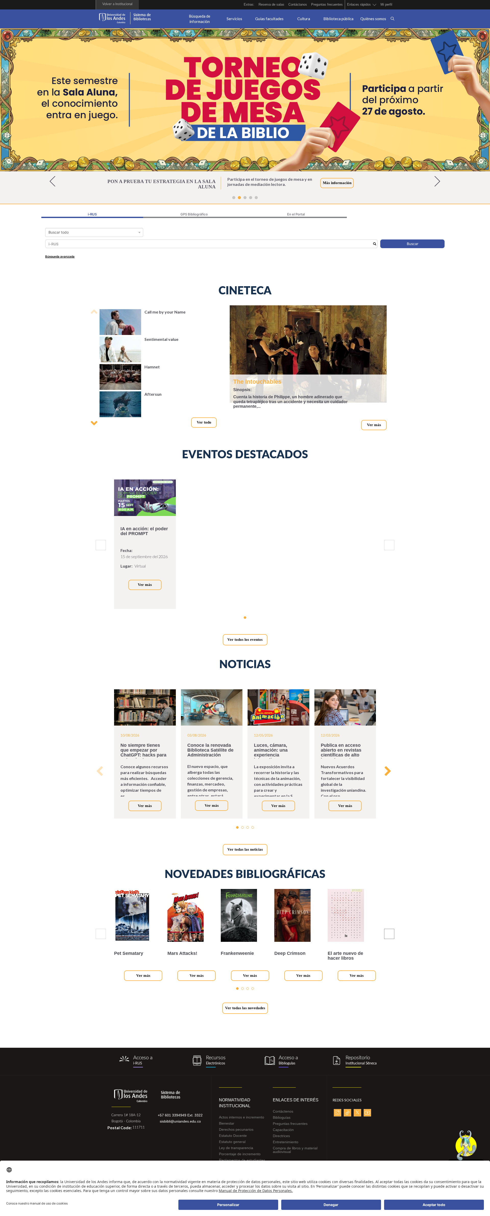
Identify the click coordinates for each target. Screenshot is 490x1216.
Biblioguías (281, 1123)
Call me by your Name (165, 317)
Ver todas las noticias (245, 855)
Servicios (234, 18)
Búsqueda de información (199, 19)
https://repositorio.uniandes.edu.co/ (354, 1067)
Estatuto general (232, 1147)
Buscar (412, 249)
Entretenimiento (285, 1147)
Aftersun (153, 399)
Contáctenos (283, 1116)
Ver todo (204, 428)
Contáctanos (297, 4)
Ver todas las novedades (245, 1013)
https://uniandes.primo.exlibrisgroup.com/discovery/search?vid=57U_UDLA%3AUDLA (136, 1067)
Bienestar (226, 1128)
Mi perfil (386, 4)
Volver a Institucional (117, 4)
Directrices (281, 1141)
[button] (54, 187)
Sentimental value (161, 344)
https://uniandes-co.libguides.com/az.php (208, 1067)
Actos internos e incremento (241, 1122)
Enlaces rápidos (359, 4)
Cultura (303, 18)
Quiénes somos (373, 18)
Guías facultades (269, 18)
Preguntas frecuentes (327, 4)
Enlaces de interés (295, 1105)
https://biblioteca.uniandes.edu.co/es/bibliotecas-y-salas (281, 1067)
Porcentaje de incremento (240, 1159)
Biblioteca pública (338, 18)
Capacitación (283, 1135)
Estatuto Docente (233, 1141)
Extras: (249, 4)
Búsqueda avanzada (60, 262)
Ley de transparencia (236, 1153)
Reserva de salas (271, 4)
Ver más (374, 430)
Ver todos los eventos (245, 645)
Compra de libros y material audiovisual (295, 1155)
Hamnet (152, 372)
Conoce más (333, 186)
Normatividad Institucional (234, 1108)
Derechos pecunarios (236, 1135)
